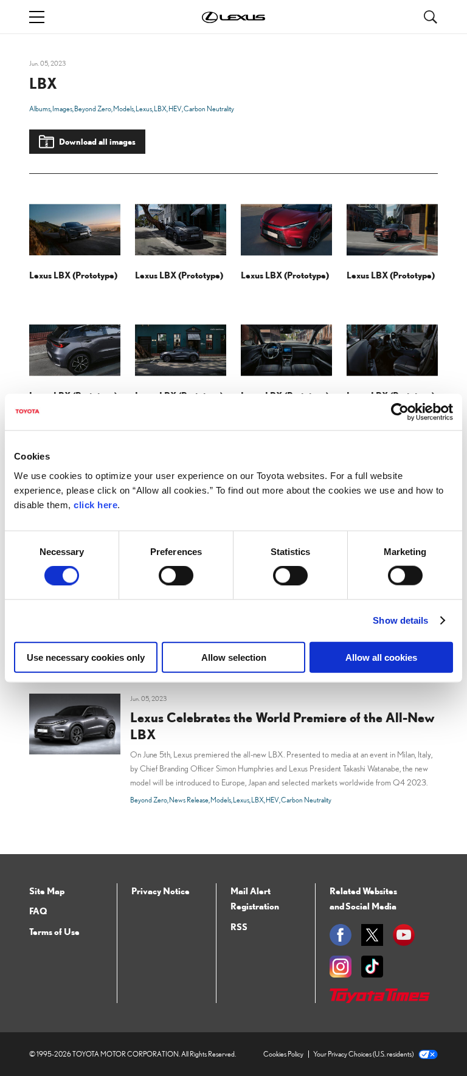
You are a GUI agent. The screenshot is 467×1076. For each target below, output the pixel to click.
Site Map (46, 890)
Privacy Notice (160, 890)
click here (95, 504)
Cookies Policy (283, 1053)
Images (62, 108)
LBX (160, 108)
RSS (238, 926)
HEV (175, 108)
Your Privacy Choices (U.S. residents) (363, 1053)
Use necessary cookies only (86, 657)
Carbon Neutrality (209, 108)
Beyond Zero (92, 108)
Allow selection (233, 657)
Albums (39, 108)
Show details (400, 620)
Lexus (144, 108)
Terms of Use (54, 931)
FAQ (38, 910)
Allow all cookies (381, 657)
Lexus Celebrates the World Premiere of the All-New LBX (282, 725)
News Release (189, 799)
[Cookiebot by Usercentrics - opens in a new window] (400, 412)
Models (123, 108)
